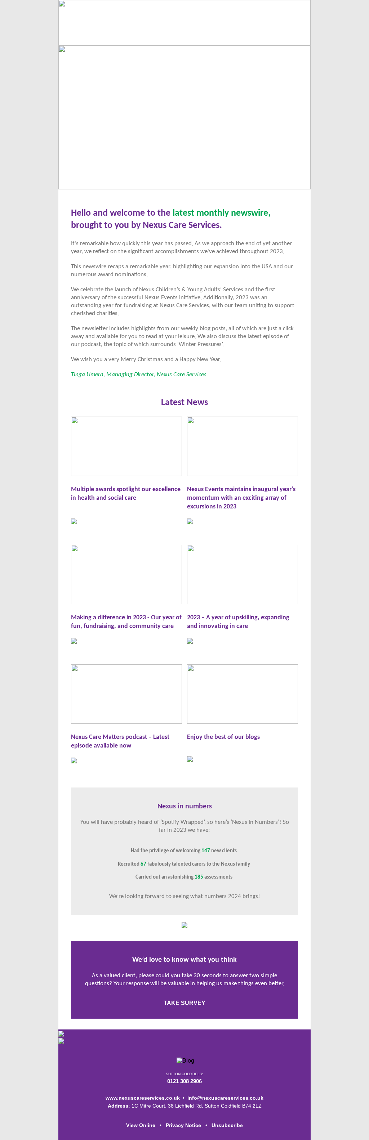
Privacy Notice (183, 1125)
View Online (140, 1125)
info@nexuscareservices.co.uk (225, 1098)
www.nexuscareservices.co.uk (143, 1098)
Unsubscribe (227, 1125)
